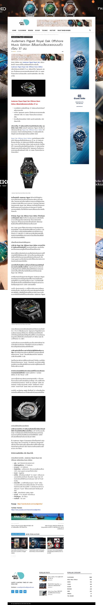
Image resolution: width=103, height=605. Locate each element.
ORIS (68, 591)
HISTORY (52, 30)
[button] (90, 30)
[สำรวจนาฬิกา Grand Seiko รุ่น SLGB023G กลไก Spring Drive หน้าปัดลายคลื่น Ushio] (79, 100)
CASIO (69, 584)
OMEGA (69, 594)
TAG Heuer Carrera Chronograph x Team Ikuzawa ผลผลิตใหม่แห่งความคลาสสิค (55, 551)
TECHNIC (45, 30)
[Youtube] (24, 591)
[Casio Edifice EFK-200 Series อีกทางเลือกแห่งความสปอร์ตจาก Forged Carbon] (19, 543)
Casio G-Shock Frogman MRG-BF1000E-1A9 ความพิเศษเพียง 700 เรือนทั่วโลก (22, 526)
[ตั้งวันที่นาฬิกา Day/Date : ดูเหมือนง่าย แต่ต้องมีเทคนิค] (42, 586)
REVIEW (30, 30)
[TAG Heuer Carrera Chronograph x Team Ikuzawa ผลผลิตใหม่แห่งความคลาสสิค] (55, 543)
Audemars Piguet (17, 37)
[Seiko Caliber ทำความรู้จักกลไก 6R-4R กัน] (43, 578)
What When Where (64, 30)
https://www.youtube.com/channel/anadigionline (25, 510)
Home (14, 30)
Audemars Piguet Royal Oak (31, 62)
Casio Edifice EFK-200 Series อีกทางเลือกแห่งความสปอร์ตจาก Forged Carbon (19, 551)
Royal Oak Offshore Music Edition (32, 130)
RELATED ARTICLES (18, 534)
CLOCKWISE (22, 30)
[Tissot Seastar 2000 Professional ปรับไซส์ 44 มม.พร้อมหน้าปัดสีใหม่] (37, 543)
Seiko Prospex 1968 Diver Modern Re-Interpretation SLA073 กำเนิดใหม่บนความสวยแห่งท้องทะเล (52, 527)
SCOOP (37, 30)
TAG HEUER (70, 596)
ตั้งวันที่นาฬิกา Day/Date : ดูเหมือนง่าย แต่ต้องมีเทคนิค (54, 584)
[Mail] (20, 591)
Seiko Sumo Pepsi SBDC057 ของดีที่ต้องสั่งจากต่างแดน (55, 592)
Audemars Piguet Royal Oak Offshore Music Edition (27, 67)
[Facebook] (12, 591)
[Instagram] (16, 591)
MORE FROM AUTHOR (32, 534)
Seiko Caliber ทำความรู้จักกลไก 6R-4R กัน (55, 577)
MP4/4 (14, 51)
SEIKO (69, 582)
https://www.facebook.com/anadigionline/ (30, 504)
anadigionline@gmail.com (25, 587)
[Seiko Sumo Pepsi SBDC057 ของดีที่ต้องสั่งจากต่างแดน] (43, 593)
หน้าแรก (13, 34)
